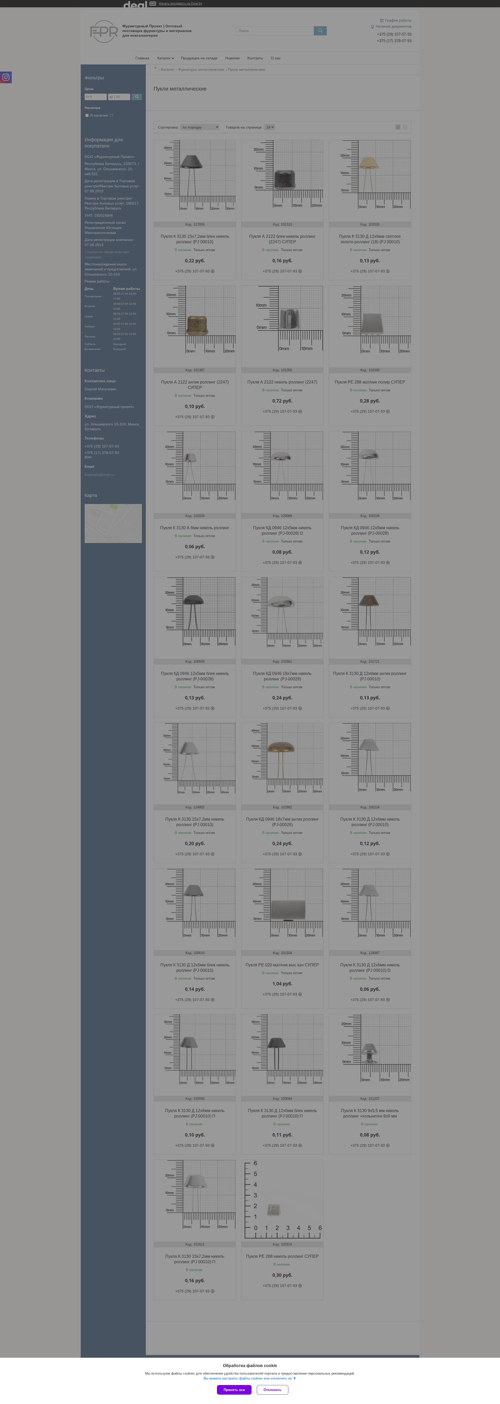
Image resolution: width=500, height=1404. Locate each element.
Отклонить (273, 1390)
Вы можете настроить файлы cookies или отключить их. (248, 1378)
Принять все (234, 1390)
